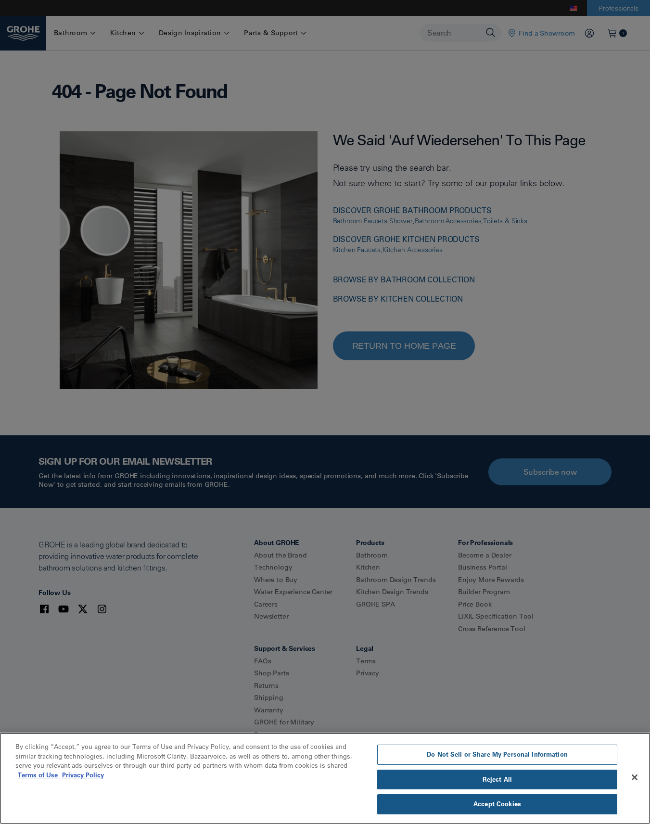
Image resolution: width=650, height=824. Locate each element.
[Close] (634, 777)
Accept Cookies (497, 804)
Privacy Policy (83, 775)
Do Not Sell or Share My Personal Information (497, 754)
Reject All (497, 779)
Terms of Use (39, 775)
